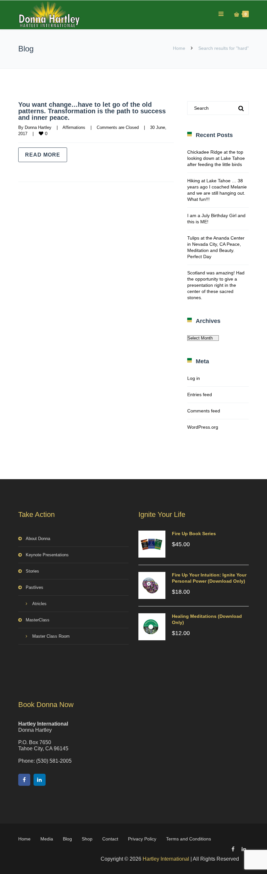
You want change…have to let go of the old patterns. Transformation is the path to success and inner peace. (92, 111)
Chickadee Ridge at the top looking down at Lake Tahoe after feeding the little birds (216, 158)
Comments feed (203, 410)
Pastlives (34, 587)
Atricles (39, 603)
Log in (193, 378)
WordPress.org (202, 427)
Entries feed (199, 394)
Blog (67, 838)
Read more (42, 155)
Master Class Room (51, 636)
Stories (32, 571)
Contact (110, 838)
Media (46, 838)
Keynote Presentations (47, 554)
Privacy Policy (142, 838)
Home (179, 48)
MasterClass (37, 619)
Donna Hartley (38, 127)
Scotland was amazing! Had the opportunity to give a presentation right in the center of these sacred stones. (216, 285)
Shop (87, 838)
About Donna (38, 538)
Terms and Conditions (188, 838)
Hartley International (166, 859)
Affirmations (74, 127)
